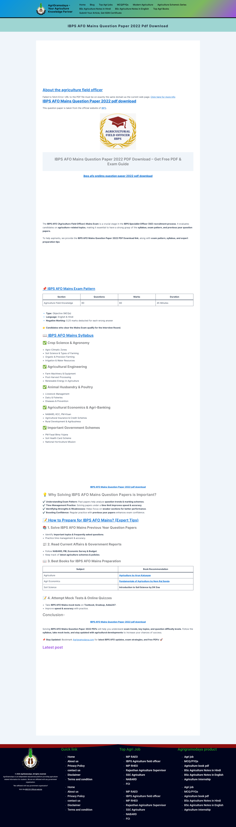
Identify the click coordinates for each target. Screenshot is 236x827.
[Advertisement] (118, 67)
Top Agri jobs (106, 4)
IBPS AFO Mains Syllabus (70, 335)
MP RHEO (132, 765)
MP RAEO (132, 756)
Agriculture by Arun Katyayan (135, 575)
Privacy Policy (76, 765)
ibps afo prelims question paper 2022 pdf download (118, 176)
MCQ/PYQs (123, 4)
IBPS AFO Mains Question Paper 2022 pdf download (89, 101)
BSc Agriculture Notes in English (132, 8)
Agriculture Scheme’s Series (171, 4)
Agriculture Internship (197, 779)
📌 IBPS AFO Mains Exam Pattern (69, 289)
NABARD (131, 779)
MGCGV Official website (33, 789)
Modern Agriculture (143, 4)
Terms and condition (80, 779)
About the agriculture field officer (73, 90)
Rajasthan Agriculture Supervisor (146, 770)
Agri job (189, 756)
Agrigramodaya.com (83, 639)
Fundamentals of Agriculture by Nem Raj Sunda (144, 581)
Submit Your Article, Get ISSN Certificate (100, 12)
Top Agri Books (161, 8)
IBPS (103, 108)
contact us (74, 770)
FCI (128, 783)
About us (73, 761)
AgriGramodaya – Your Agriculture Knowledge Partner (60, 8)
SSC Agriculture (135, 774)
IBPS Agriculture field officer (143, 761)
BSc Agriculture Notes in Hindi (95, 8)
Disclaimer (74, 774)
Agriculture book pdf (196, 765)
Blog (92, 4)
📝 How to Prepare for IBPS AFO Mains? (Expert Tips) (91, 520)
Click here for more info (163, 97)
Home (82, 4)
